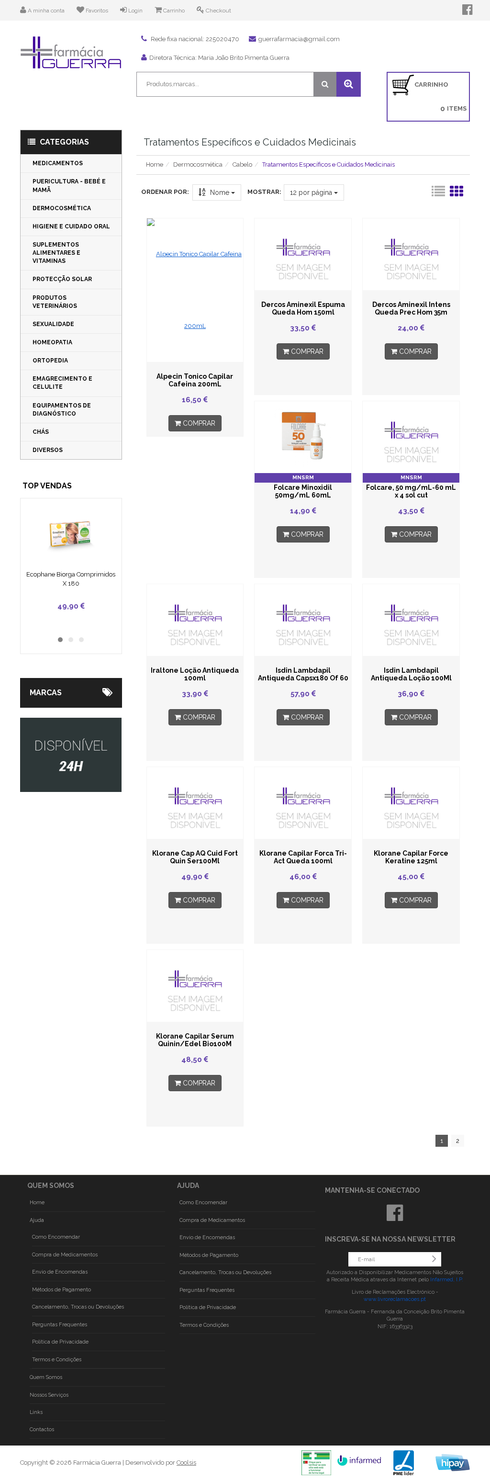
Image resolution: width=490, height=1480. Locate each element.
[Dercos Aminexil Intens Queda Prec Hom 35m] (411, 254)
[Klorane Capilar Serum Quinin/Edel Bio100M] (195, 986)
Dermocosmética (198, 164)
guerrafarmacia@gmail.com (299, 39)
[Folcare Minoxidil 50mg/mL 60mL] (303, 437)
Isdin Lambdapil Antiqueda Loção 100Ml (411, 674)
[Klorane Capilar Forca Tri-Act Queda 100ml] (303, 803)
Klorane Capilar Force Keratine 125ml (411, 857)
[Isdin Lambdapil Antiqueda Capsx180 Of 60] (303, 620)
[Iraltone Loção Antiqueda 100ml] (195, 620)
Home (154, 164)
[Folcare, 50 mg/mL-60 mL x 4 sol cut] (411, 437)
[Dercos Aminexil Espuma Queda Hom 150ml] (303, 254)
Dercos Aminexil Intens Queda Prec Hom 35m (411, 308)
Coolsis (186, 1462)
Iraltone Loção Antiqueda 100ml (195, 674)
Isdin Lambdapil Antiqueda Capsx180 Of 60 (303, 674)
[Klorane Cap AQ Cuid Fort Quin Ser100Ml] (195, 803)
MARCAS (46, 692)
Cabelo (242, 164)
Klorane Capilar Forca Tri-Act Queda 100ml (303, 857)
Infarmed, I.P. (446, 1280)
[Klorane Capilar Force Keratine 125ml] (411, 803)
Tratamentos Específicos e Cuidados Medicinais (328, 164)
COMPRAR (198, 423)
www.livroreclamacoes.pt (395, 1299)
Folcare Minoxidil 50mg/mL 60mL (303, 491)
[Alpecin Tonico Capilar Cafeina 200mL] (195, 290)
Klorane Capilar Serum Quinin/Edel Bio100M (195, 1040)
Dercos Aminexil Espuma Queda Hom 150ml (303, 308)
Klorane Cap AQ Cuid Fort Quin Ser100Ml (195, 857)
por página (312, 192)
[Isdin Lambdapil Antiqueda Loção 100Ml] (411, 620)
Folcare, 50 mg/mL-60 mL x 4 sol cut (411, 491)
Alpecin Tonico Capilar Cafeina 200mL (194, 380)
